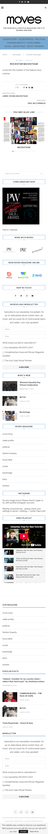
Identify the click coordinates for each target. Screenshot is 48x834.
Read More (34, 831)
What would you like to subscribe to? (19, 343)
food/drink (29, 60)
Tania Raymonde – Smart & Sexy (17, 723)
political (6, 447)
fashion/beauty (9, 453)
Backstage (24, 147)
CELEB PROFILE (26, 39)
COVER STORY (10, 39)
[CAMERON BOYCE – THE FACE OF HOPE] (9, 697)
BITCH (30, 46)
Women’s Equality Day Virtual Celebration (30, 383)
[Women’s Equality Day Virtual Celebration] (9, 386)
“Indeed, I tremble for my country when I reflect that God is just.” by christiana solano (23, 680)
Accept (23, 832)
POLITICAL (40, 39)
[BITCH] (9, 401)
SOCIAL (8, 46)
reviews (5, 486)
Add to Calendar (9, 230)
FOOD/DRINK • (34, 43)
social (5, 466)
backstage (17, 55)
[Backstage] (24, 130)
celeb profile (8, 440)
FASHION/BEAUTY (16, 43)
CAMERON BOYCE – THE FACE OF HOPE (31, 694)
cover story (7, 434)
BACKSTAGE (19, 46)
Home (4, 55)
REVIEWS (39, 46)
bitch (4, 479)
